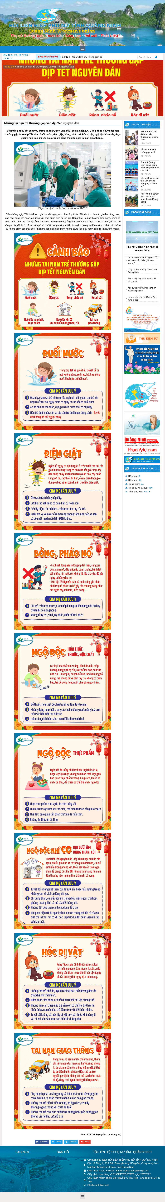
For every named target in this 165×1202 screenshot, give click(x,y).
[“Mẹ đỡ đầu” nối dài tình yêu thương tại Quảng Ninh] (131, 137)
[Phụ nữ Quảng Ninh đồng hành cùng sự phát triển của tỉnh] (131, 168)
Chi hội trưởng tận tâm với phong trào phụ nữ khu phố (150, 182)
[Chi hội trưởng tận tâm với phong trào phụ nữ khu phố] (131, 184)
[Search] (156, 57)
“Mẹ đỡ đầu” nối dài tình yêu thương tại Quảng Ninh (150, 135)
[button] (82, 48)
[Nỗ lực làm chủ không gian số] (131, 153)
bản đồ (63, 1152)
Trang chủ (9, 66)
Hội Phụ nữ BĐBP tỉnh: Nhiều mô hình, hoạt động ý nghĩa (150, 197)
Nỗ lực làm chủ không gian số (82, 57)
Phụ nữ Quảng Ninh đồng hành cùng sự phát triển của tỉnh (150, 166)
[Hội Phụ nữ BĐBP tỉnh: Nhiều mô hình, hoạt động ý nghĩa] (131, 199)
